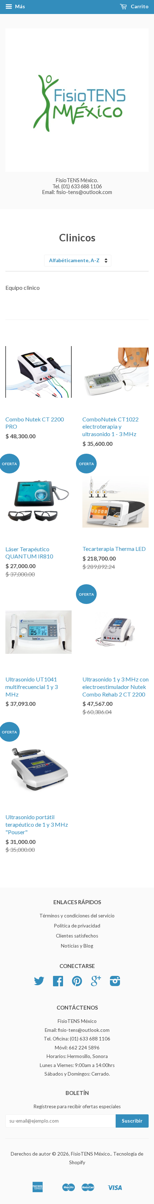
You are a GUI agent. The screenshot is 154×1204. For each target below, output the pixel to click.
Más (19, 6)
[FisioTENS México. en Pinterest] (77, 983)
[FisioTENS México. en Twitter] (39, 983)
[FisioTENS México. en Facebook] (58, 983)
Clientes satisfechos (77, 936)
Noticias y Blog (77, 946)
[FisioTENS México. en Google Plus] (96, 983)
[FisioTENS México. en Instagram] (115, 983)
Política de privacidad (77, 926)
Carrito (139, 6)
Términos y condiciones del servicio (77, 916)
